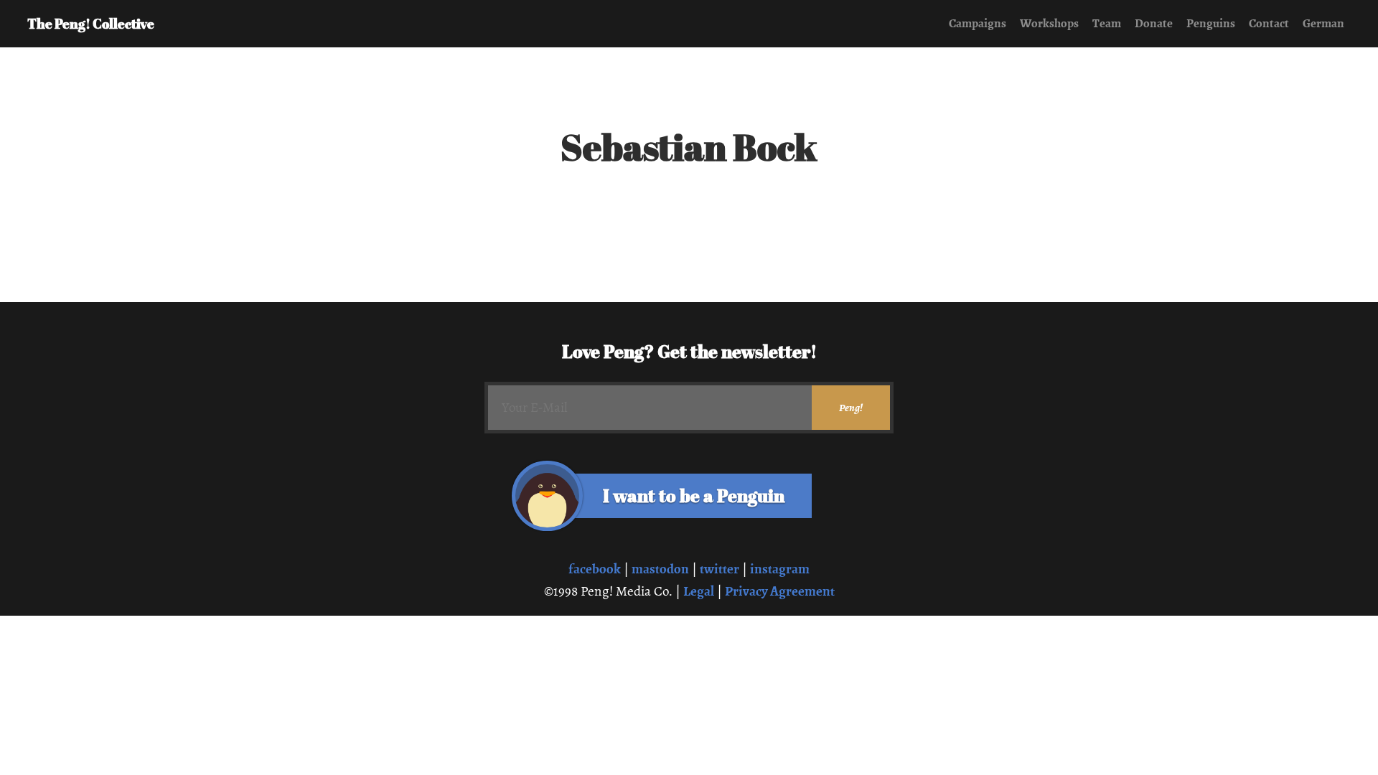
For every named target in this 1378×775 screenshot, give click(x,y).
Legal (698, 591)
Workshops (1049, 23)
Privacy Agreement (780, 591)
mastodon (660, 569)
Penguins (1210, 23)
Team (1106, 23)
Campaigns (977, 23)
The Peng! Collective (90, 24)
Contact (1269, 23)
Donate (1154, 23)
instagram (780, 569)
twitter (719, 569)
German (1323, 23)
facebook (594, 569)
